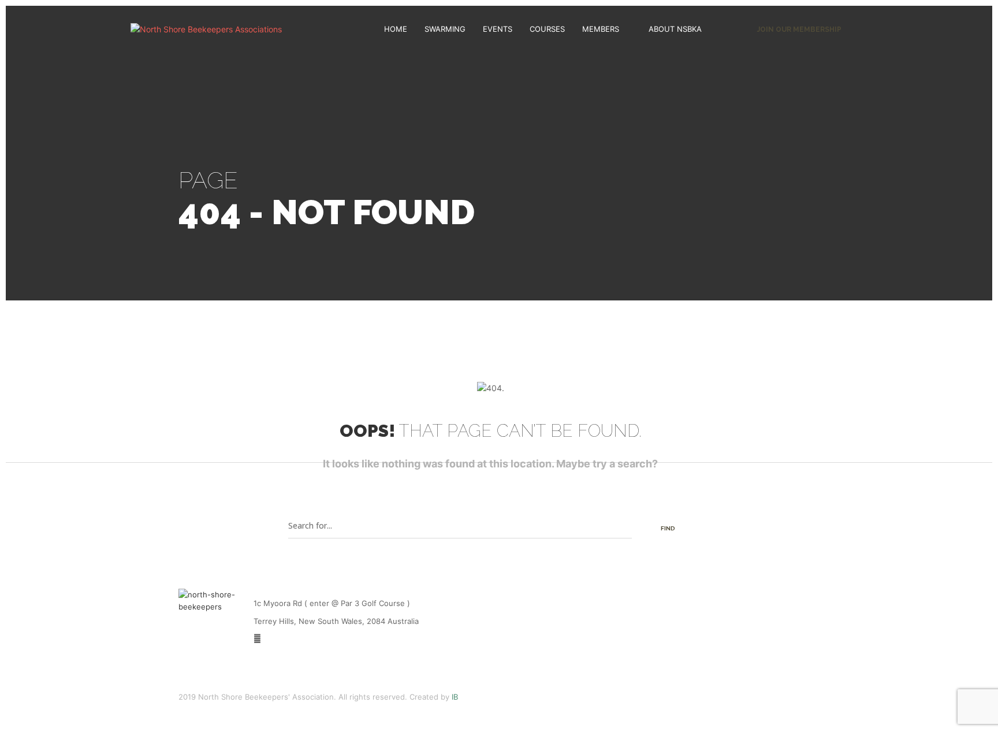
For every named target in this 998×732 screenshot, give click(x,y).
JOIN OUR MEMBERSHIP (799, 29)
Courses (547, 29)
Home (395, 29)
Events (497, 29)
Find (668, 528)
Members (600, 29)
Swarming (445, 29)
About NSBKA (675, 29)
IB (455, 696)
